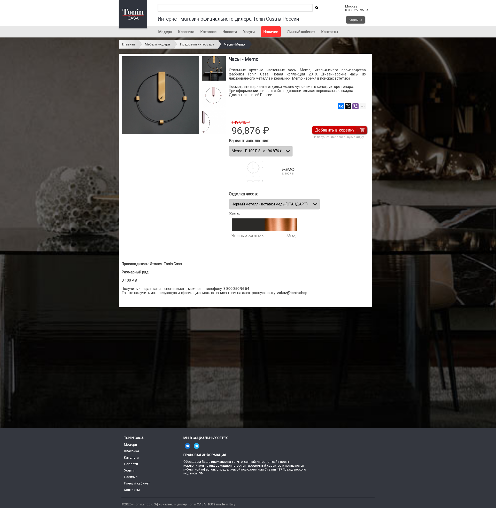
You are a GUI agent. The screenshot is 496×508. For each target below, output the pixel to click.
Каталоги (208, 32)
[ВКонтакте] (341, 106)
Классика (186, 32)
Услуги (249, 32)
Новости (230, 32)
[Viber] (355, 106)
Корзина (355, 20)
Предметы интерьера (197, 44)
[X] (348, 106)
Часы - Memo (234, 44)
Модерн (165, 32)
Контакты (329, 32)
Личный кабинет (301, 32)
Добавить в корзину (334, 130)
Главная (128, 44)
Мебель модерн (157, 44)
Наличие (271, 32)
